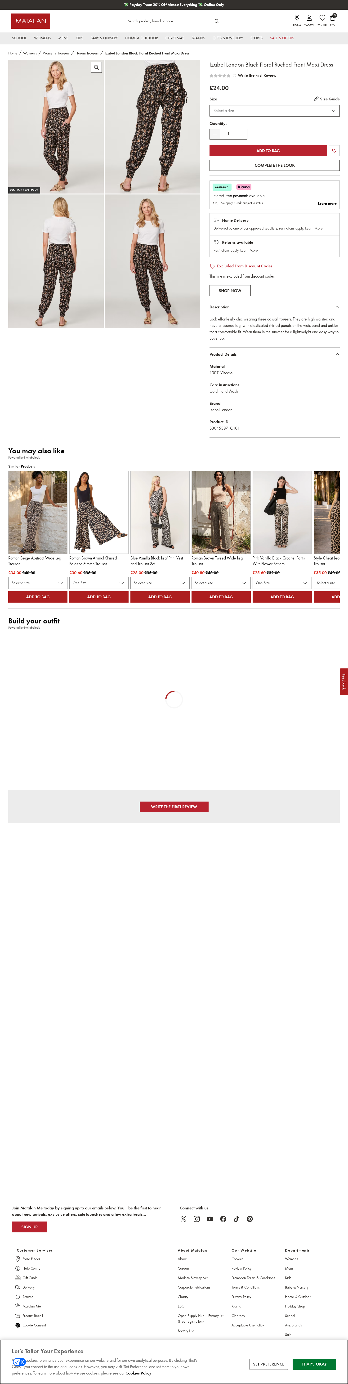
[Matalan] (30, 21)
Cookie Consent (34, 1325)
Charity (183, 1296)
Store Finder (31, 1259)
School (290, 1315)
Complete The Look (275, 165)
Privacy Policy (241, 1296)
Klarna (236, 1306)
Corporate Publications (194, 1287)
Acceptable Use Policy (248, 1325)
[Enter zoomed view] (96, 67)
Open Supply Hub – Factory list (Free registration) (200, 1318)
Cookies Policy (138, 1373)
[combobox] (275, 111)
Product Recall (32, 1315)
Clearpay (238, 1315)
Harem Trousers (87, 53)
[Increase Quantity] (242, 134)
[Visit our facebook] (223, 1219)
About (182, 1259)
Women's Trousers (56, 53)
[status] (228, 134)
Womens (291, 1259)
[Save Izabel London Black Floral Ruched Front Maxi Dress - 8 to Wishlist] (334, 150)
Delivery (28, 1287)
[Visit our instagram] (197, 1219)
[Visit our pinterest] (250, 1219)
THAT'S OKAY (314, 1364)
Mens (289, 1268)
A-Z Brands (293, 1325)
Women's (30, 53)
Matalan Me (31, 1306)
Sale (288, 1334)
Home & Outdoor (298, 1296)
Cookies (237, 1259)
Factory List (185, 1331)
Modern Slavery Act (192, 1278)
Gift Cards (29, 1278)
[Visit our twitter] (183, 1219)
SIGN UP (29, 1227)
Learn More (314, 228)
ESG (181, 1306)
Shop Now (230, 290)
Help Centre (31, 1268)
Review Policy (241, 1268)
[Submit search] (216, 21)
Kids (288, 1278)
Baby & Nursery (296, 1287)
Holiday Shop (295, 1306)
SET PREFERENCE (269, 1364)
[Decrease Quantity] (215, 134)
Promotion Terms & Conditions (253, 1278)
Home (12, 53)
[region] (174, 1362)
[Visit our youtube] (210, 1219)
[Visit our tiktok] (236, 1219)
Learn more (327, 203)
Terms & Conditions (246, 1287)
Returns (27, 1296)
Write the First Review (257, 75)
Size (213, 99)
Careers (184, 1268)
